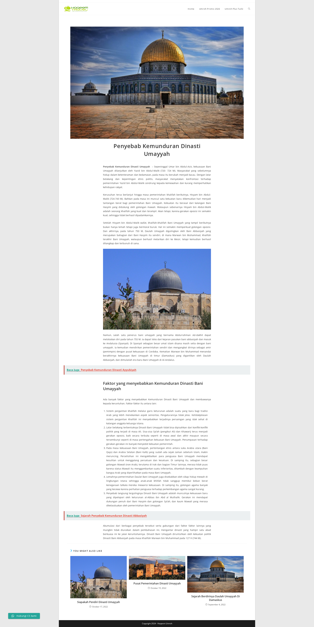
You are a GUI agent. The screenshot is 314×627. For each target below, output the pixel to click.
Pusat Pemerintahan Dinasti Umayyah (157, 583)
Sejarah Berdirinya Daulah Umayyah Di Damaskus (215, 598)
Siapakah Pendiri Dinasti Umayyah (98, 602)
